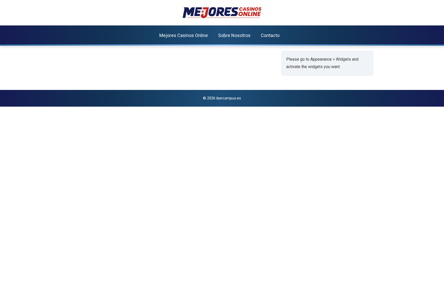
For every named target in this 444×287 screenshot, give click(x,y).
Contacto (270, 35)
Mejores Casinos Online (183, 35)
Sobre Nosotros (234, 35)
